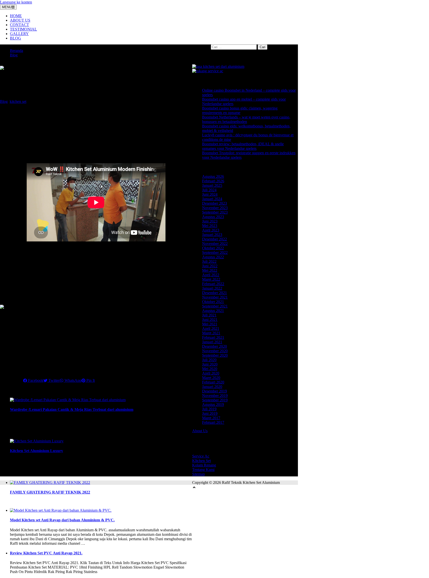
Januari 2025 (212, 185)
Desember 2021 (214, 293)
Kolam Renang (204, 465)
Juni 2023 (209, 221)
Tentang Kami (203, 469)
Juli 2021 (209, 315)
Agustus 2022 (213, 257)
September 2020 (215, 355)
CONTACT (19, 25)
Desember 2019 (214, 391)
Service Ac (200, 456)
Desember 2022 (214, 239)
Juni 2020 (209, 364)
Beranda (16, 50)
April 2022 (210, 275)
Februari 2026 (213, 181)
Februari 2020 (213, 382)
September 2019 (215, 400)
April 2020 (210, 373)
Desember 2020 (214, 346)
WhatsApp (72, 380)
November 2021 (215, 297)
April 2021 (210, 328)
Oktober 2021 (213, 302)
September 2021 (215, 306)
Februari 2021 (213, 337)
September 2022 (215, 252)
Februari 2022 (213, 284)
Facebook (35, 380)
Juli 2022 (209, 261)
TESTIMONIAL (23, 29)
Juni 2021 (209, 319)
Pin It (90, 380)
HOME (16, 16)
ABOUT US (20, 20)
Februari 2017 (213, 422)
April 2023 (210, 230)
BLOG (15, 38)
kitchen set (18, 101)
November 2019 (215, 395)
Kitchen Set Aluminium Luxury (36, 451)
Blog (14, 55)
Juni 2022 (209, 266)
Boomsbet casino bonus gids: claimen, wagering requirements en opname (240, 110)
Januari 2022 (212, 288)
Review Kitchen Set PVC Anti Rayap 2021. (46, 553)
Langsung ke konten (16, 2)
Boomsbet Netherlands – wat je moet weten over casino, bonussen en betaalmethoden (246, 119)
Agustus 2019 (213, 404)
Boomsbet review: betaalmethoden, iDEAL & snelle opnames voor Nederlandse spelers (243, 146)
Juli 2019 (209, 409)
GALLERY (19, 34)
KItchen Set (201, 461)
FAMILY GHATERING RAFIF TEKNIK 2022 (50, 492)
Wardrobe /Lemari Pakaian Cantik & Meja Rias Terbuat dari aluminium (71, 409)
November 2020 (215, 351)
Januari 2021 (212, 342)
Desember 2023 (214, 203)
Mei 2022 (209, 270)
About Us (200, 431)
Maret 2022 (211, 279)
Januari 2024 (212, 199)
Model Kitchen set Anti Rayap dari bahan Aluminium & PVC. (62, 520)
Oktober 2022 (213, 248)
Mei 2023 (209, 226)
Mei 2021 (209, 324)
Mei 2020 (209, 369)
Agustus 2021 (213, 310)
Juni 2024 (209, 194)
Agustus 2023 (213, 217)
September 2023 (215, 212)
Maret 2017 (211, 418)
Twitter (53, 380)
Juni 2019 (209, 413)
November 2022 (215, 243)
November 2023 (215, 208)
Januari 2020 (212, 387)
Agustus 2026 (213, 176)
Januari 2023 (212, 234)
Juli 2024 (209, 190)
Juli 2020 (209, 360)
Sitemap (198, 474)
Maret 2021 (211, 333)
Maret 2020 (211, 378)
